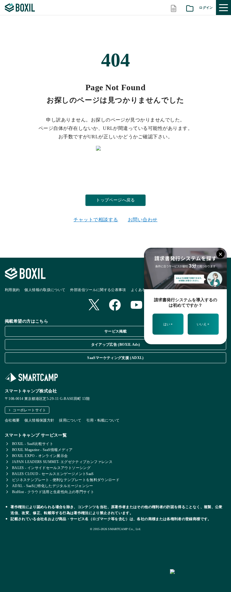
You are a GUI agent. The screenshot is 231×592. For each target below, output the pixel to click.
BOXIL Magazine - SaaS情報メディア (42, 450)
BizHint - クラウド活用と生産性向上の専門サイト (53, 492)
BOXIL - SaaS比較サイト (32, 444)
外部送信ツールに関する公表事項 (98, 290)
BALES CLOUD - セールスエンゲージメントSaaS (53, 474)
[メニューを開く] (223, 7)
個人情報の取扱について (44, 290)
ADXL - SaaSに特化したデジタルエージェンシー (52, 486)
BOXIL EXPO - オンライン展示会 (40, 456)
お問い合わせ (143, 219)
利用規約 (12, 290)
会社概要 (12, 420)
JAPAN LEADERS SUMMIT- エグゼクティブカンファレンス (62, 462)
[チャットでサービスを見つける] (198, 578)
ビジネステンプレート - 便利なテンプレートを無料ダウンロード (65, 480)
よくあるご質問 (144, 290)
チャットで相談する (95, 219)
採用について (70, 420)
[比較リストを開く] (173, 7)
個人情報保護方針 (39, 420)
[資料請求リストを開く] (189, 7)
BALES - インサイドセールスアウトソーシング (51, 468)
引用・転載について (103, 420)
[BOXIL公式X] (93, 305)
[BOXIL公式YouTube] (137, 305)
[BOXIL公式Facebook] (115, 305)
